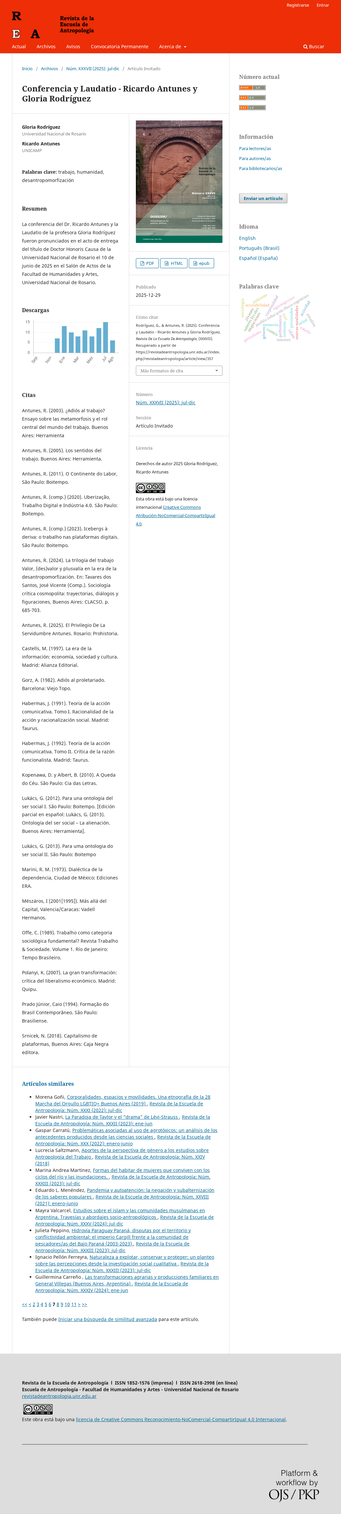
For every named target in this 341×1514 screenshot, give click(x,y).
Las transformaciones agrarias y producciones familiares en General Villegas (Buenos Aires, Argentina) (127, 1280)
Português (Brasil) (259, 248)
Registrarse (298, 5)
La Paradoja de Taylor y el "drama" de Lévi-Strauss (122, 1117)
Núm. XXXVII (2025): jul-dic (92, 69)
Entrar (323, 5)
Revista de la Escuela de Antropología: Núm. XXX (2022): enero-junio (123, 1140)
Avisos (73, 46)
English (247, 238)
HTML (176, 263)
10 (67, 1304)
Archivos (46, 46)
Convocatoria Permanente (120, 46)
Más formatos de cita (162, 371)
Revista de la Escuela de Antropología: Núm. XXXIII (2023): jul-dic (112, 1246)
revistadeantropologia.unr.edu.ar (59, 1396)
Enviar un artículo (263, 198)
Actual (19, 46)
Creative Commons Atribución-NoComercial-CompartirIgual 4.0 (175, 515)
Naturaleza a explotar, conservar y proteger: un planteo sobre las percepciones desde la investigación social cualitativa (124, 1260)
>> (84, 1304)
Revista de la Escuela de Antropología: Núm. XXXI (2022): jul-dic (119, 1106)
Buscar (316, 46)
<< (24, 1304)
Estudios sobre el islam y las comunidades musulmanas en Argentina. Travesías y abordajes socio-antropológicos (120, 1213)
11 (74, 1304)
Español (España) (258, 258)
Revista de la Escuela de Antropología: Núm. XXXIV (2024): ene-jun (111, 1286)
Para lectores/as (255, 148)
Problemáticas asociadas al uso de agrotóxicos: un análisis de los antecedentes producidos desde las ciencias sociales (126, 1133)
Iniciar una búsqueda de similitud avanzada (107, 1319)
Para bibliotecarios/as (260, 168)
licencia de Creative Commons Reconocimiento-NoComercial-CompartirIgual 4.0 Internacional (181, 1419)
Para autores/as (255, 158)
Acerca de (170, 46)
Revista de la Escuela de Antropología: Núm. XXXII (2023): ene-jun (122, 1120)
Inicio (27, 69)
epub (203, 263)
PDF (149, 263)
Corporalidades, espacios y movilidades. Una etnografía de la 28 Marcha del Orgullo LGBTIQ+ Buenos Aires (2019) (122, 1100)
